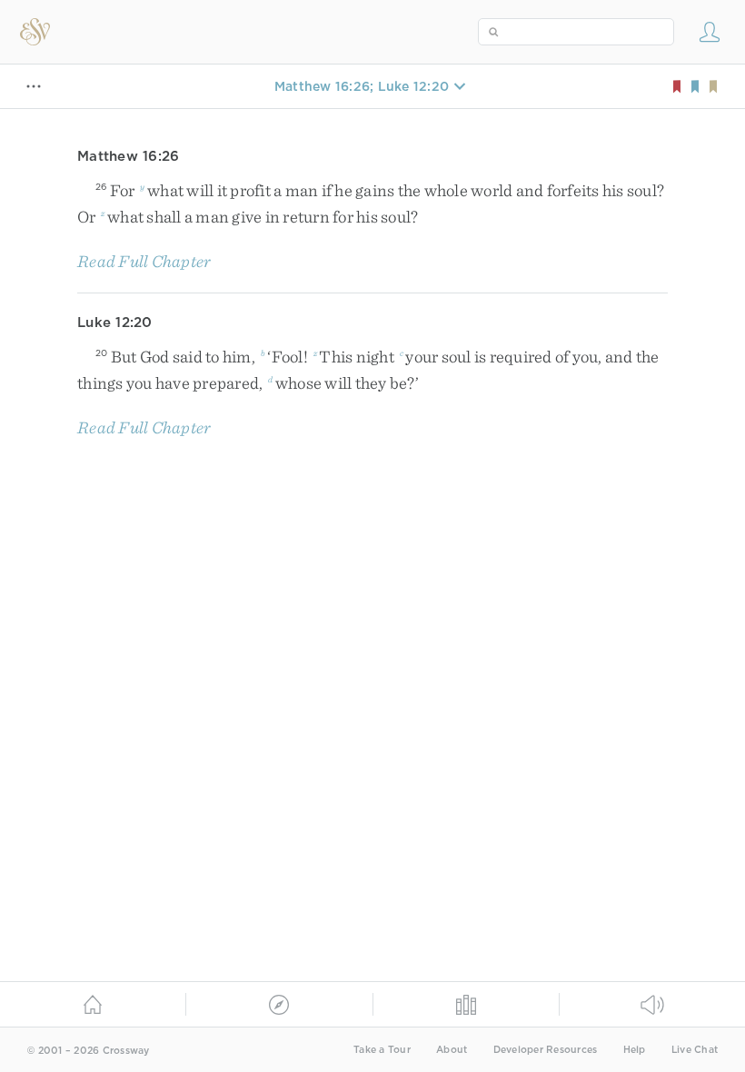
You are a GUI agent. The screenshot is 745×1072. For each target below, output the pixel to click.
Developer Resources (545, 1050)
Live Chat (694, 1050)
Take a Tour (382, 1050)
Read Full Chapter (144, 261)
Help (634, 1050)
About (451, 1050)
